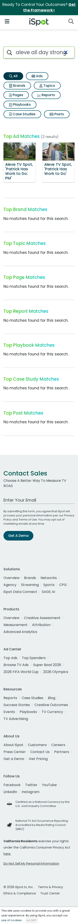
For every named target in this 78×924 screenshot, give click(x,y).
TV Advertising (15, 718)
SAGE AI (48, 591)
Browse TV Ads (16, 664)
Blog (51, 697)
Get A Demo (18, 535)
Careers (58, 744)
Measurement (15, 624)
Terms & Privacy (50, 887)
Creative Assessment (42, 617)
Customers (37, 744)
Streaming (30, 584)
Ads (39, 76)
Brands (18, 85)
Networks (49, 577)
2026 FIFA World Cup (21, 671)
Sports (49, 584)
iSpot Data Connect (20, 591)
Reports (48, 94)
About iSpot (13, 744)
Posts (59, 114)
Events (9, 711)
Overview (11, 577)
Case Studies (24, 114)
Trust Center (50, 893)
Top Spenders (34, 657)
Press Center (14, 751)
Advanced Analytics (20, 631)
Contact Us (40, 751)
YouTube (49, 784)
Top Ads (10, 657)
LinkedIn (10, 791)
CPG (63, 584)
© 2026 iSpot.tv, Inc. (18, 887)
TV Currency (52, 711)
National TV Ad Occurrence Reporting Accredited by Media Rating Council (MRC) (41, 825)
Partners (61, 751)
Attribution (41, 624)
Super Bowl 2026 (47, 664)
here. (7, 854)
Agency (9, 584)
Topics (48, 85)
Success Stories (16, 704)
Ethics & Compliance (19, 893)
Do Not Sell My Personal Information (31, 863)
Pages (17, 94)
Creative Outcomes (51, 704)
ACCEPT (31, 920)
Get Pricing (38, 758)
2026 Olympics (55, 671)
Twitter (31, 784)
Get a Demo (13, 758)
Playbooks (21, 104)
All (15, 76)
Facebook (12, 784)
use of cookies (11, 920)
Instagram (30, 791)
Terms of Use (28, 519)
